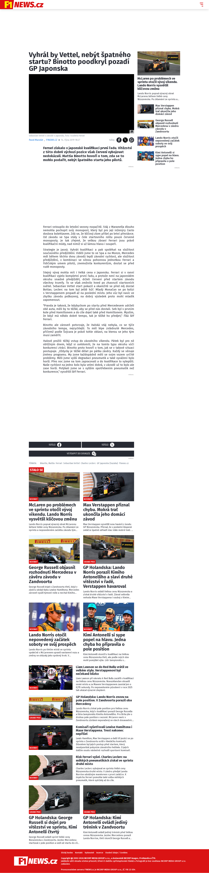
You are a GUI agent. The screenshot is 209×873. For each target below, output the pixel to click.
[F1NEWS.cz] (22, 4)
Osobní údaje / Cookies (116, 852)
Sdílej (52, 444)
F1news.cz (124, 463)
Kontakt (78, 852)
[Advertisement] (88, 195)
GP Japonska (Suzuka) (107, 463)
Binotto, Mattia (47, 463)
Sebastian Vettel (71, 463)
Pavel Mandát (36, 140)
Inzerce (99, 852)
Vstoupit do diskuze (78, 453)
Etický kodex (67, 852)
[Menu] (201, 4)
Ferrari (59, 463)
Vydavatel (89, 852)
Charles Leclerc (88, 463)
